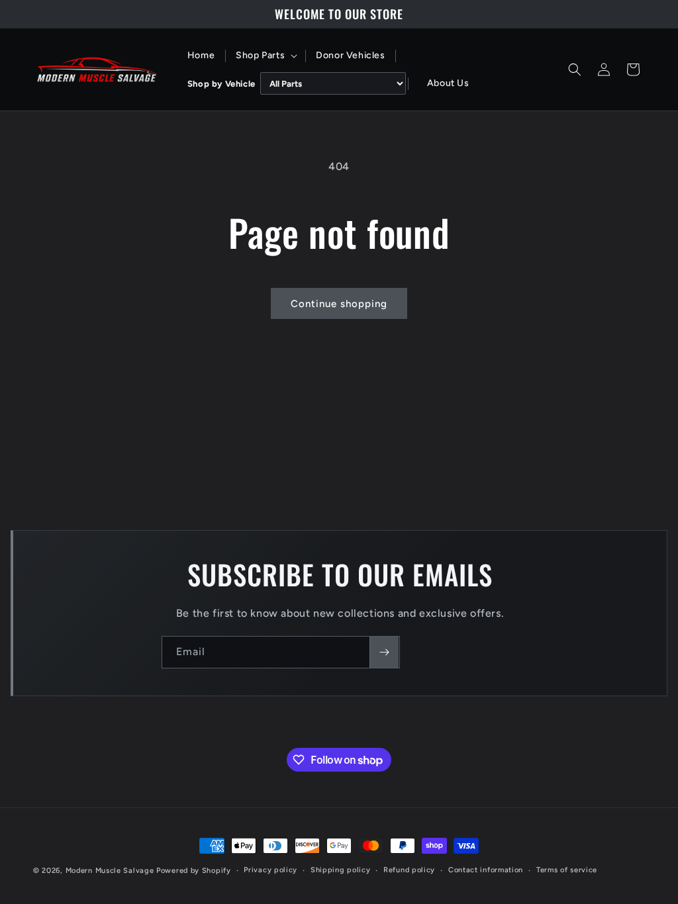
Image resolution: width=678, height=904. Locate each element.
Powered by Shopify (193, 870)
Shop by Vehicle (221, 84)
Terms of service (566, 870)
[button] (265, 55)
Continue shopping (339, 304)
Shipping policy (341, 870)
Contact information (485, 870)
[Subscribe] (384, 652)
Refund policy (409, 870)
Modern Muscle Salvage (110, 870)
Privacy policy (270, 870)
